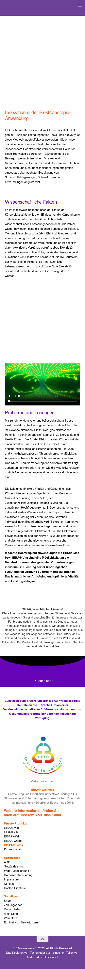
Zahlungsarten (13, 905)
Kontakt (9, 883)
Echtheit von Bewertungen (21, 922)
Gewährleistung (14, 866)
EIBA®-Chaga (13, 840)
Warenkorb (11, 918)
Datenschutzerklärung (18, 875)
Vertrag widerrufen (42, 781)
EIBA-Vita (11, 832)
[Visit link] (42, 813)
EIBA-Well (11, 836)
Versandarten (12, 909)
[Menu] (80, 5)
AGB (7, 862)
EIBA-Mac (12, 827)
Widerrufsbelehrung (16, 870)
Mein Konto (11, 913)
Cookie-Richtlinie (15, 888)
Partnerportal (12, 849)
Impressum (11, 879)
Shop (7, 900)
